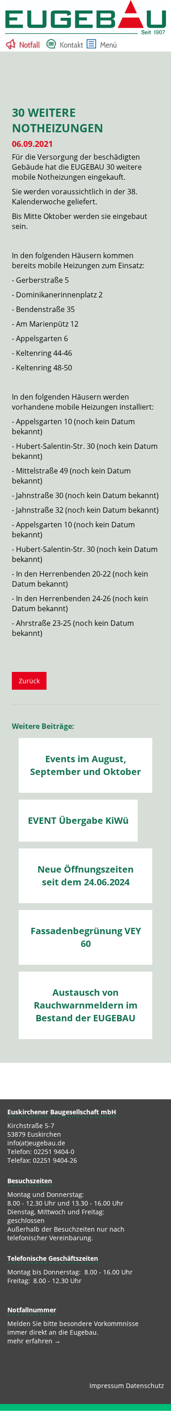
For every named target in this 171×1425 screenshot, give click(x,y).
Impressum (106, 1385)
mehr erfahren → (34, 1341)
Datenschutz (145, 1385)
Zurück (29, 680)
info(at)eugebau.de (36, 1143)
